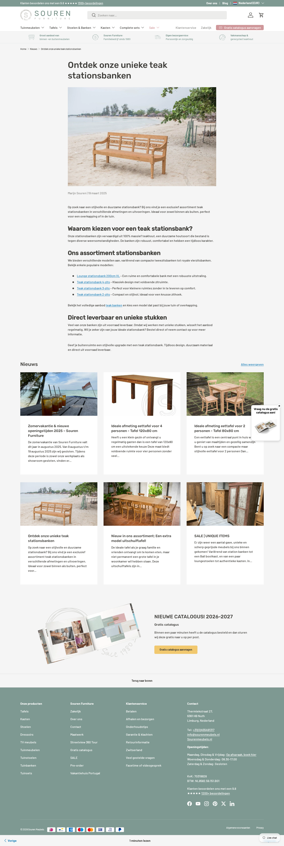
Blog (225, 3)
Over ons (211, 3)
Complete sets (130, 27)
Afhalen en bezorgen (140, 719)
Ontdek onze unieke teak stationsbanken (61, 49)
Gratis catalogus (81, 750)
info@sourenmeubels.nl (203, 734)
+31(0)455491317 (203, 730)
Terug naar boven (142, 680)
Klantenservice (186, 27)
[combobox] (157, 15)
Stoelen (25, 726)
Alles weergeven (252, 364)
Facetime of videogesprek (143, 765)
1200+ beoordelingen (215, 793)
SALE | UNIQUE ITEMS (212, 536)
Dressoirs (26, 734)
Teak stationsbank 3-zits (93, 288)
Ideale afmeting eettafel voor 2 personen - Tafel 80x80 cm (219, 428)
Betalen (131, 711)
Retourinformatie (138, 742)
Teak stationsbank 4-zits (93, 282)
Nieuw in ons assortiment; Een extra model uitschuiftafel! (141, 538)
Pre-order (77, 765)
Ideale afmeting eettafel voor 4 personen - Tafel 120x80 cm (136, 428)
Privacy (260, 827)
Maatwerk (76, 734)
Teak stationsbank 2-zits (93, 294)
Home (23, 49)
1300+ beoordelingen (90, 3)
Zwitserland (134, 750)
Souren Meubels (36, 829)
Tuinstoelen (28, 757)
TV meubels (28, 742)
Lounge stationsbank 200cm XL (98, 276)
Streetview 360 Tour (84, 742)
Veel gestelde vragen (140, 757)
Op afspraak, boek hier (241, 754)
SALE (74, 757)
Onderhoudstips (137, 726)
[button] (261, 15)
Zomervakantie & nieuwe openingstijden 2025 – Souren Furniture (53, 431)
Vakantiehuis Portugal (85, 773)
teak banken (114, 305)
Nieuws (33, 49)
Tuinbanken (28, 765)
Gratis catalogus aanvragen (176, 649)
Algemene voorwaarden (238, 827)
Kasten (105, 27)
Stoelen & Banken (79, 27)
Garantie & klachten (139, 734)
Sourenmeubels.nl (199, 739)
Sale (152, 27)
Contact (75, 726)
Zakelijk (206, 27)
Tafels (53, 27)
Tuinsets (26, 773)
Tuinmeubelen (30, 27)
